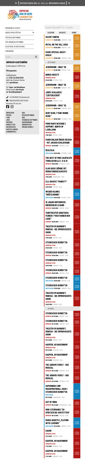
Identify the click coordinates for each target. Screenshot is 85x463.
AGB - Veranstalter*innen (29, 118)
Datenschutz (11, 127)
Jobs (8, 120)
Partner (9, 122)
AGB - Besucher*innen (28, 114)
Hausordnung (27, 122)
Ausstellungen (12, 129)
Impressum (10, 113)
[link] (58, 38)
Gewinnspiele (11, 131)
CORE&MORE (9, 51)
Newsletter (10, 124)
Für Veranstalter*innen (14, 42)
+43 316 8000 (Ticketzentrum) (19, 97)
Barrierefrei (27, 124)
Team (8, 117)
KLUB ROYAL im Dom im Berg (15, 46)
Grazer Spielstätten (12, 32)
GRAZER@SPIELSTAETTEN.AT (18, 100)
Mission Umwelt (27, 127)
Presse (8, 115)
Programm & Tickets (12, 28)
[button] (51, 32)
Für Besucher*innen (12, 37)
